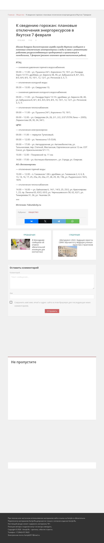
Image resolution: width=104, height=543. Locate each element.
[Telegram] (59, 221)
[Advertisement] (52, 336)
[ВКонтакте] (31, 221)
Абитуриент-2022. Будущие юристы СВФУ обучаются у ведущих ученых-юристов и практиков (76, 242)
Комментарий (15, 273)
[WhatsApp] (72, 221)
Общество (33, 212)
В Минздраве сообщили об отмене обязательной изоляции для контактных (38, 246)
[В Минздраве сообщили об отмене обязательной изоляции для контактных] (20, 244)
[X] (45, 221)
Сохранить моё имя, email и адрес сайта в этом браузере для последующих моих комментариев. (52, 302)
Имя (11, 293)
